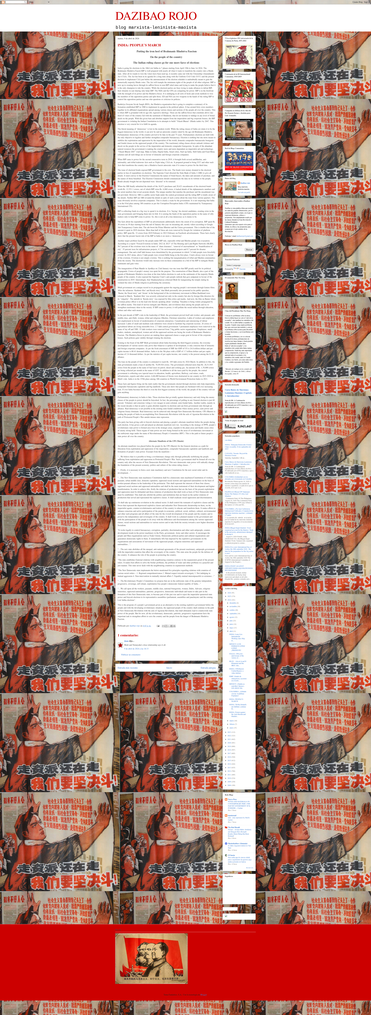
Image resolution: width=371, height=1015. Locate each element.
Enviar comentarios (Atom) (172, 675)
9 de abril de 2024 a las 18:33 (136, 648)
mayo (232, 627)
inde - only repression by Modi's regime (239, 819)
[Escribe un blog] (166, 626)
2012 (229, 771)
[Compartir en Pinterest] (174, 626)
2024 (229, 600)
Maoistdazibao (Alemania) (238, 843)
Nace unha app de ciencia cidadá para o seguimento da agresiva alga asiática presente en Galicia (239, 859)
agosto (232, 617)
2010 (229, 778)
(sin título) (228, 440)
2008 (229, 785)
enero (232, 728)
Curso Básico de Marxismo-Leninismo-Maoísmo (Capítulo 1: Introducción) (238, 392)
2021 (229, 739)
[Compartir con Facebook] (171, 626)
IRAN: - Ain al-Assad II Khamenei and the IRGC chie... (237, 663)
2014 (229, 764)
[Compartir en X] (168, 626)
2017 (229, 753)
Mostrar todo (249, 868)
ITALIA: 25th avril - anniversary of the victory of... (236, 655)
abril (231, 631)
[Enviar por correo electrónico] (163, 626)
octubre (232, 610)
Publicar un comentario (130, 654)
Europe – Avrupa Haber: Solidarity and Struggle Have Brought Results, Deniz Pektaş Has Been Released (239, 832)
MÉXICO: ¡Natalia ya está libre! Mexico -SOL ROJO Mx (237, 686)
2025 (229, 596)
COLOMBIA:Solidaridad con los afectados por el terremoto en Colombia (238, 478)
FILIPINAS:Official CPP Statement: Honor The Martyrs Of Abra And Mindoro (237, 494)
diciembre (233, 603)
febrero (232, 724)
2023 (229, 732)
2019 (229, 746)
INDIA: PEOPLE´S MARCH (236, 700)
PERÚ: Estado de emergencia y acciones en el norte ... (238, 678)
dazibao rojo (245, 183)
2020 (229, 742)
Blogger (203, 994)
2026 (229, 592)
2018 (229, 750)
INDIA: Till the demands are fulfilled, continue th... (238, 706)
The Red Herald (234, 827)
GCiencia (231, 855)
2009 (229, 781)
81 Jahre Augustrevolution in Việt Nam (239, 847)
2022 (229, 735)
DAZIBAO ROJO (156, 15)
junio (231, 624)
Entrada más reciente (128, 667)
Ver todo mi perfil (244, 192)
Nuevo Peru (232, 799)
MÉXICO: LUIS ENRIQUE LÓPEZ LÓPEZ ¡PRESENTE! (237, 647)
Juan (126, 640)
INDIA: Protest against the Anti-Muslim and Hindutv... (237, 714)
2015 (229, 760)
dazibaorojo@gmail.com (244, 236)
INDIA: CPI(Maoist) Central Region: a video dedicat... (236, 671)
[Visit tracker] (226, 916)
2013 (229, 767)
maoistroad (232, 815)
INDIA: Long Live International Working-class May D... (237, 637)
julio (231, 620)
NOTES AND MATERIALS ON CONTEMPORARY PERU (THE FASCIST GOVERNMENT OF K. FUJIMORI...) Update (239, 804)
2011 (229, 774)
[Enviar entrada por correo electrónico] (158, 625)
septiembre (233, 613)
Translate (242, 269)
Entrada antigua (208, 667)
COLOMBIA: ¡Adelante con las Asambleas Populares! (237, 693)
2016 (229, 757)
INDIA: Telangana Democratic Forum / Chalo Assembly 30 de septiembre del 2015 (238, 446)
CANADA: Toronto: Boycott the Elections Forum (236, 454)
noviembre (233, 606)
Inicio (169, 667)
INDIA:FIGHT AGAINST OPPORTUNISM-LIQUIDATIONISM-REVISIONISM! (239, 568)
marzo (232, 720)
